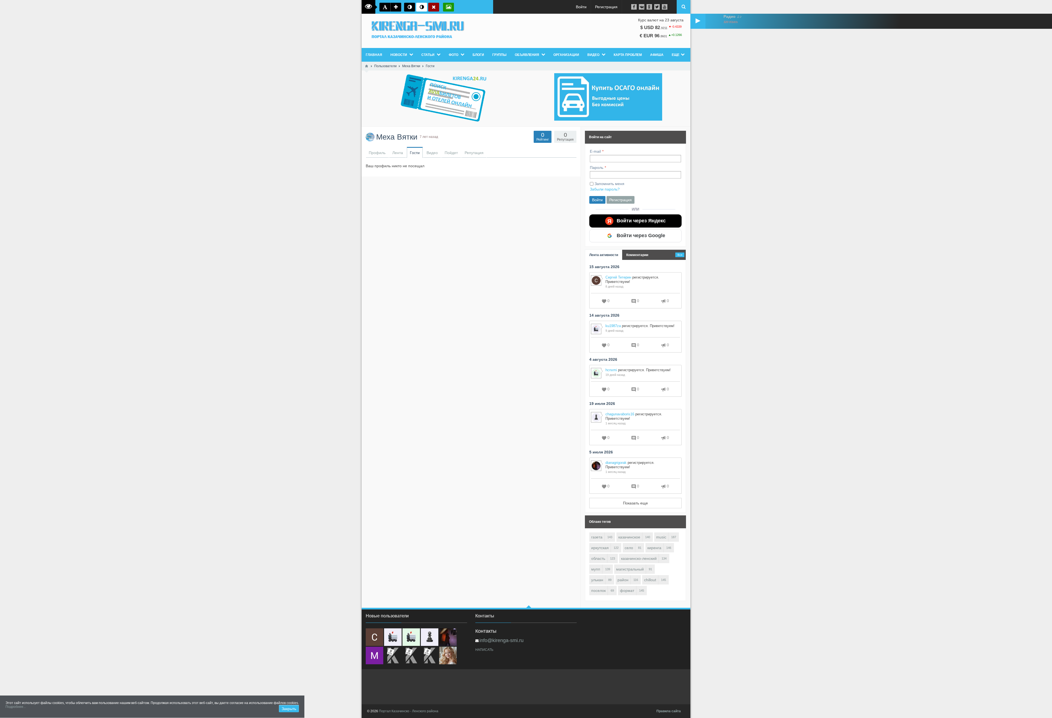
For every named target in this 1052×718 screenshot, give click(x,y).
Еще (675, 55)
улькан (597, 580)
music (661, 537)
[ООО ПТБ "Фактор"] (411, 655)
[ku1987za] (393, 637)
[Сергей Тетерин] (374, 637)
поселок (598, 590)
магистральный (630, 569)
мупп (595, 569)
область (598, 558)
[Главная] (366, 66)
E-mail (595, 151)
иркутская (600, 548)
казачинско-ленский (639, 558)
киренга (654, 548)
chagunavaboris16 (619, 414)
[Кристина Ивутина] (429, 655)
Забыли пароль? (605, 189)
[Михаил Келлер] (374, 655)
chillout (650, 580)
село (629, 548)
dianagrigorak (616, 463)
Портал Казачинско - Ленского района (408, 711)
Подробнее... (15, 707)
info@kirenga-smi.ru (501, 640)
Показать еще (635, 503)
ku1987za (613, 326)
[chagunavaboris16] (429, 637)
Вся (679, 254)
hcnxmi (611, 370)
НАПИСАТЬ (484, 650)
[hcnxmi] (411, 637)
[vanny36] (448, 655)
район (623, 580)
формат (627, 590)
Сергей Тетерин (618, 277)
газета (596, 537)
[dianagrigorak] (448, 637)
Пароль (596, 167)
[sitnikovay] (393, 655)
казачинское (629, 537)
